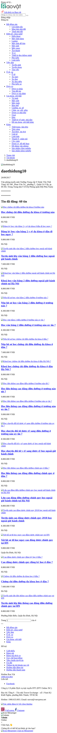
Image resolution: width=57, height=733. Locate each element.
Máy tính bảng (18, 39)
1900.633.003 (7, 677)
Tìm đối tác (16, 91)
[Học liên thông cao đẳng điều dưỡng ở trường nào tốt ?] (25, 383)
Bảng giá (10, 653)
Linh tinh (15, 136)
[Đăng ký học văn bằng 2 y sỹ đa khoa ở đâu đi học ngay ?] (26, 226)
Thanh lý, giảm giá (19, 139)
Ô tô (13, 74)
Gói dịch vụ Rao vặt (12, 12)
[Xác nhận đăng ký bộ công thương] (16, 704)
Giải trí (14, 134)
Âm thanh (16, 50)
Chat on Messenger (24, 731)
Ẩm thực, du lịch (19, 132)
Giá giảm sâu (17, 27)
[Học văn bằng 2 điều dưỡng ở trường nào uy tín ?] (23, 320)
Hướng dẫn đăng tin (14, 667)
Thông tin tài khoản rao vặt (17, 665)
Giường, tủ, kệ (18, 108)
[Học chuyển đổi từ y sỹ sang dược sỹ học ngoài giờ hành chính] (28, 446)
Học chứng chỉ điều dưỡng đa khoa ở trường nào (28, 212)
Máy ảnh (15, 46)
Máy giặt (15, 101)
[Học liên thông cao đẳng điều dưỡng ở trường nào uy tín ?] (26, 401)
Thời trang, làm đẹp (20, 127)
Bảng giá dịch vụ (13, 655)
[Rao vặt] (11, 9)
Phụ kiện (15, 58)
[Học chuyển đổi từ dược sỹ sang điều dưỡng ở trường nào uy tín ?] (28, 426)
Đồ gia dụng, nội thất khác (23, 122)
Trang (3, 620)
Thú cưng (16, 129)
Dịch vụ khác (17, 89)
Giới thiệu (10, 651)
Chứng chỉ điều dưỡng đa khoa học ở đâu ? (25, 581)
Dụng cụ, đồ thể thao (20, 143)
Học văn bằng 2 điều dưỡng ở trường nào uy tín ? (28, 325)
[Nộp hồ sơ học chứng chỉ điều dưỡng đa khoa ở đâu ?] (24, 339)
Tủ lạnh (15, 98)
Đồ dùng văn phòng (20, 146)
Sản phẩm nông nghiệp (21, 151)
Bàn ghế (15, 105)
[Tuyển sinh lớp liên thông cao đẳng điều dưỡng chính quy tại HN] (28, 598)
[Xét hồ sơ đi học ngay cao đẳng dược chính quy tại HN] (25, 535)
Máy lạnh (16, 103)
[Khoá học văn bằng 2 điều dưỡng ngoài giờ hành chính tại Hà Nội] (28, 275)
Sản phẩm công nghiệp (21, 148)
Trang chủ (10, 155)
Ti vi (14, 53)
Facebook (10, 684)
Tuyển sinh (16, 65)
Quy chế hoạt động (14, 658)
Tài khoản (10, 158)
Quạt (14, 115)
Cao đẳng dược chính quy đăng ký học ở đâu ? (27, 562)
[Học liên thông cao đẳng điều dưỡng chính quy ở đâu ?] (25, 468)
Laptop (15, 41)
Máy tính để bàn (18, 43)
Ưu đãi (9, 663)
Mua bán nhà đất (19, 29)
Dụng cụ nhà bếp (19, 112)
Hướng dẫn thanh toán (15, 670)
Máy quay (16, 48)
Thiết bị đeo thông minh (22, 55)
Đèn (13, 117)
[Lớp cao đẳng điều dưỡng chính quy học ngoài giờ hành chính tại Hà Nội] (28, 492)
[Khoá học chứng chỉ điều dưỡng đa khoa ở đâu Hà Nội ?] (26, 361)
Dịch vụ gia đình (19, 93)
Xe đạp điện (17, 81)
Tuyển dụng (17, 67)
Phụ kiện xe (17, 84)
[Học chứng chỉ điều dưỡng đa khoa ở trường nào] (22, 207)
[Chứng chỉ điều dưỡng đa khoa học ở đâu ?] (20, 576)
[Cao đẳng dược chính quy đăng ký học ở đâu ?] (21, 557)
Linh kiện (16, 60)
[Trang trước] (2, 623)
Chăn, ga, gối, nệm (20, 110)
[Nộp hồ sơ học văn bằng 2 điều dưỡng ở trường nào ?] (24, 297)
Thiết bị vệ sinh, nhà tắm (22, 120)
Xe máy (15, 77)
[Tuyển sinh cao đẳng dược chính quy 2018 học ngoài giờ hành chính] (28, 513)
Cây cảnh (16, 141)
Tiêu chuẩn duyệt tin (14, 660)
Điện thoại (16, 36)
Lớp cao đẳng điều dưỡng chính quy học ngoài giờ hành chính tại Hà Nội (26, 499)
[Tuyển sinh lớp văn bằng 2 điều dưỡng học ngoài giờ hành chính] (28, 251)
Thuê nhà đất (17, 31)
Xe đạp (15, 79)
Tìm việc (15, 70)
